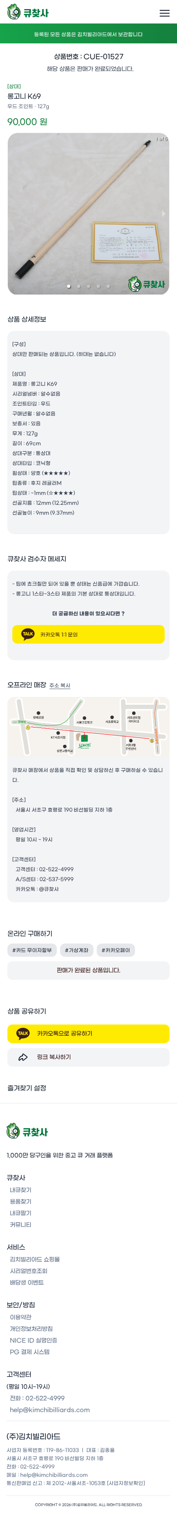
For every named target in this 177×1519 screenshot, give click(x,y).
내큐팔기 (20, 1213)
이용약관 (20, 1317)
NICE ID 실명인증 (33, 1340)
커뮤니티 (20, 1225)
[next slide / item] (164, 214)
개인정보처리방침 (31, 1329)
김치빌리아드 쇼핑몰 (35, 1259)
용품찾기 (20, 1202)
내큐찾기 (20, 1190)
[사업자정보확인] (126, 1483)
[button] (68, 286)
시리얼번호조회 (28, 1271)
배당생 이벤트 (27, 1283)
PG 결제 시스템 (29, 1352)
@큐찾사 (49, 889)
